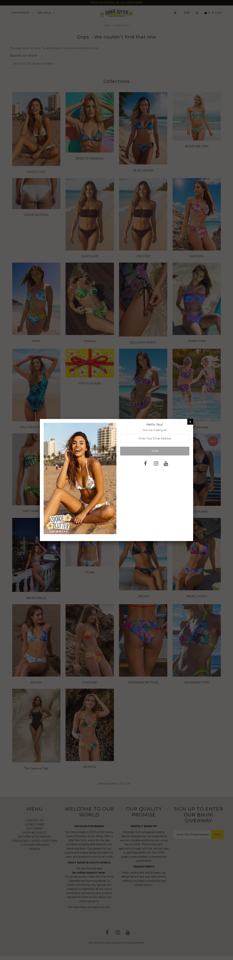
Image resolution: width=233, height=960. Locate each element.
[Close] (190, 422)
